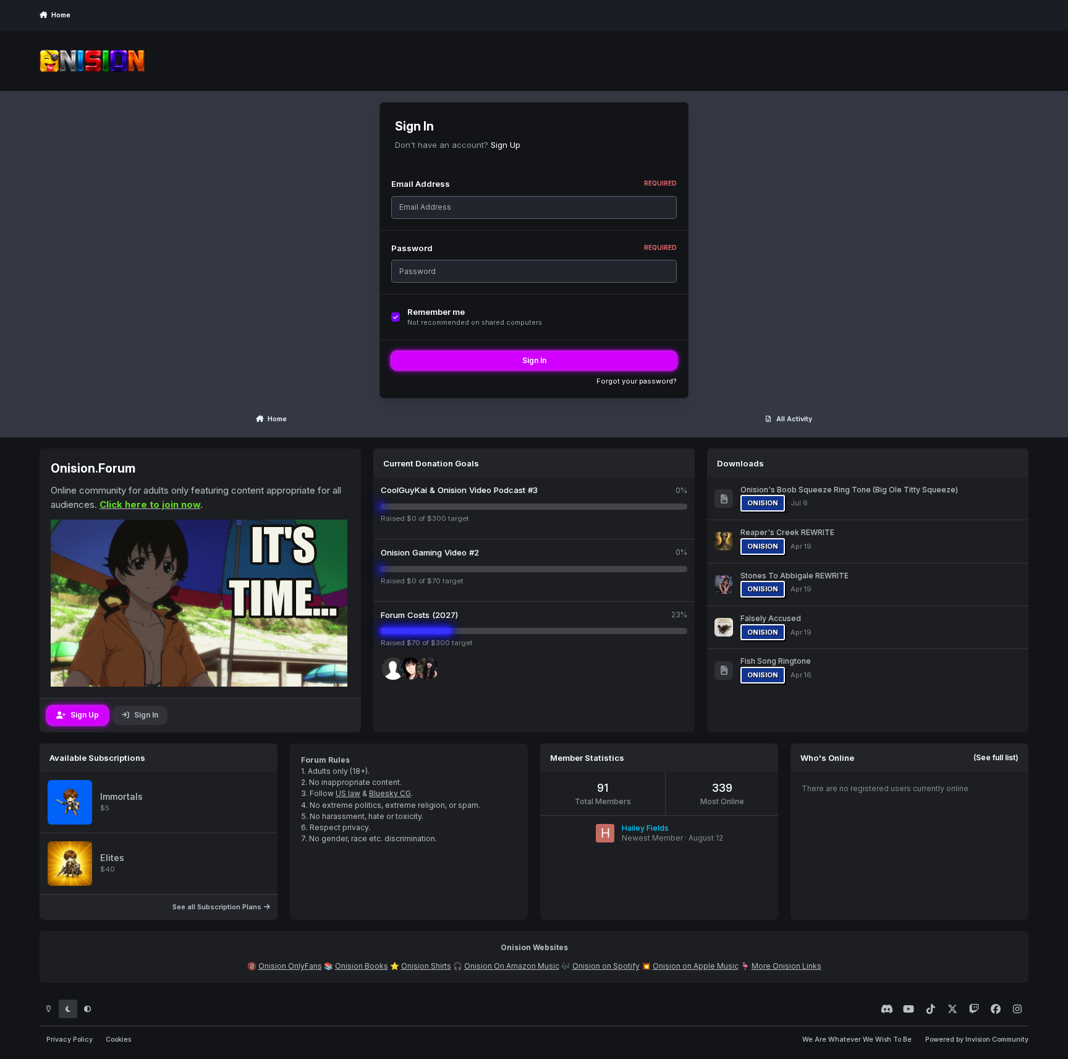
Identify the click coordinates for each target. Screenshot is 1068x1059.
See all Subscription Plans (217, 907)
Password (534, 248)
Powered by (976, 1039)
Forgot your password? (636, 381)
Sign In (534, 360)
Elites (112, 858)
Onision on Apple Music (696, 966)
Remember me (436, 312)
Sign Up (505, 145)
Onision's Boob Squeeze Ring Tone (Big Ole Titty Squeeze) (849, 489)
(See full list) (996, 757)
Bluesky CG (390, 793)
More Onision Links (786, 966)
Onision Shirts (426, 966)
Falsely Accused (770, 618)
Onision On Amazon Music (511, 966)
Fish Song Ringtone (775, 661)
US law (348, 793)
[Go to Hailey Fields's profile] (605, 833)
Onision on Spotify (606, 966)
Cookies (118, 1039)
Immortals (121, 796)
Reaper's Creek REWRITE (787, 532)
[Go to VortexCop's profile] (428, 669)
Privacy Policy (69, 1039)
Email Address (534, 184)
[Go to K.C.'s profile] (410, 669)
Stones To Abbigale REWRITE (794, 575)
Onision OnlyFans (290, 966)
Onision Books (361, 966)
